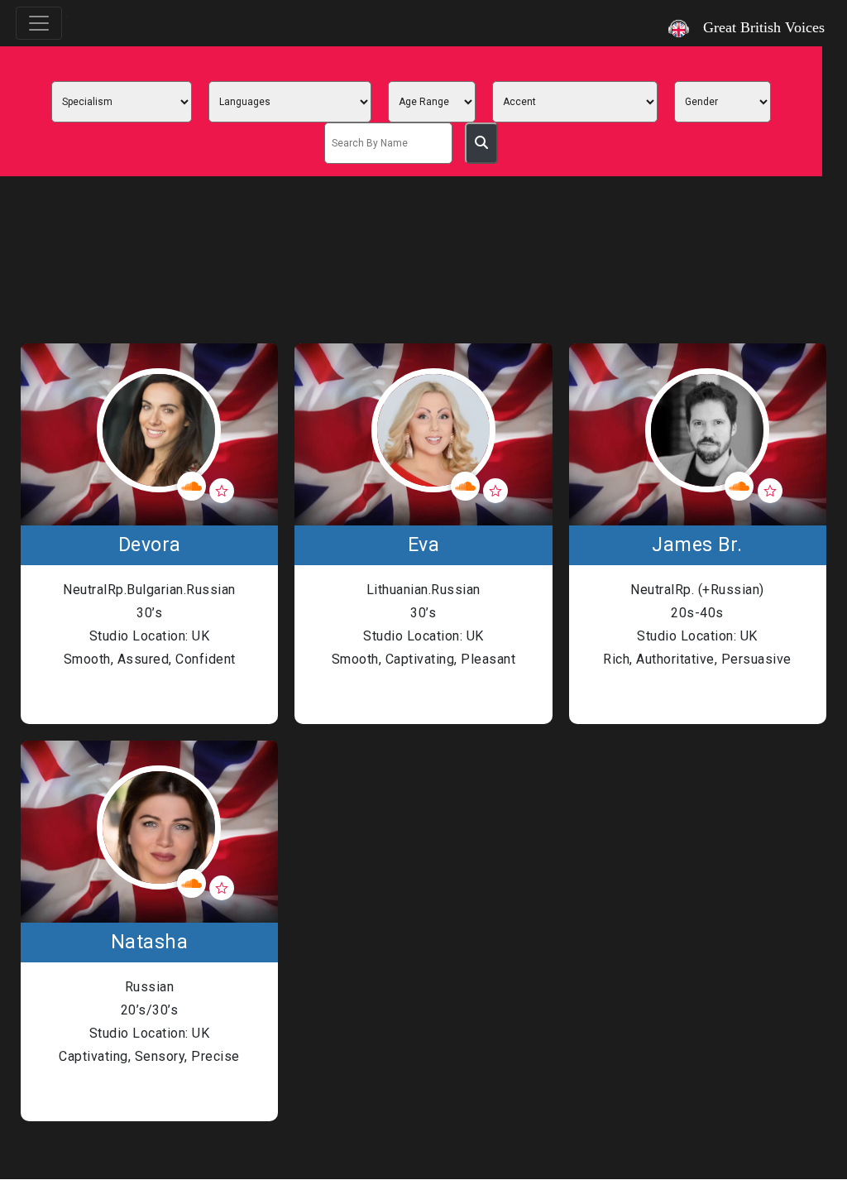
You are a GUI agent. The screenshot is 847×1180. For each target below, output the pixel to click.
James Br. (697, 545)
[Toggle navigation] (39, 23)
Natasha (150, 942)
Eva (424, 545)
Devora (149, 545)
